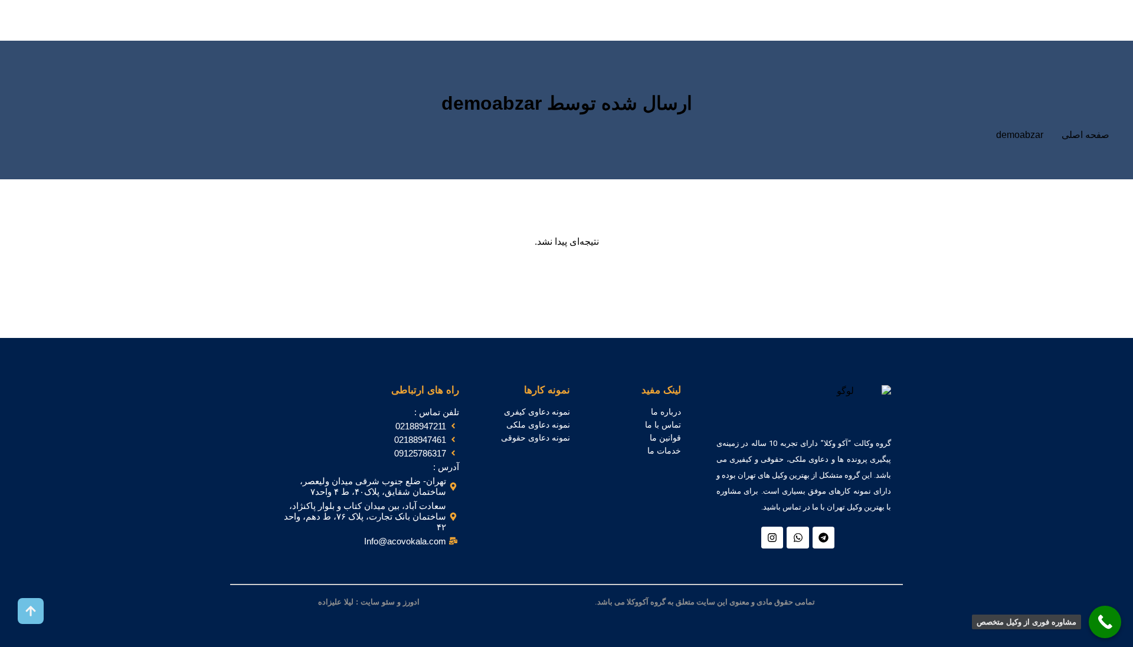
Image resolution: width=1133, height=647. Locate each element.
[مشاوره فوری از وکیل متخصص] (1105, 622)
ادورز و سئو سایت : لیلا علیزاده (369, 601)
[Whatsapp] (797, 538)
